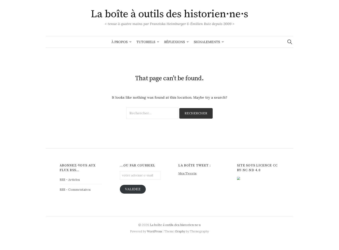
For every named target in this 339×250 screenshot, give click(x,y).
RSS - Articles (70, 179)
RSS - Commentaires (75, 189)
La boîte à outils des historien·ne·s (169, 14)
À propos (119, 42)
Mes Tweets (187, 173)
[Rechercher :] (289, 42)
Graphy (180, 231)
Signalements (207, 42)
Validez (133, 189)
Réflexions (174, 42)
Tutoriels (146, 42)
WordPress (154, 231)
